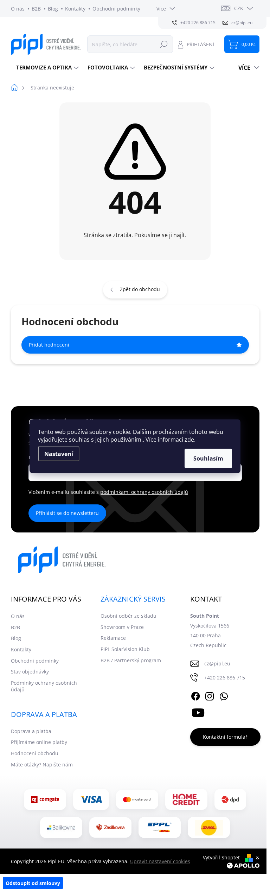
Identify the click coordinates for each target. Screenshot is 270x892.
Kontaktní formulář (225, 736)
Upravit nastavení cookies (160, 861)
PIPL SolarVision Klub (125, 649)
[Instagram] (209, 695)
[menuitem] (46, 67)
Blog (53, 8)
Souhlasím (208, 458)
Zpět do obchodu (140, 289)
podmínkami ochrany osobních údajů (144, 492)
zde (189, 439)
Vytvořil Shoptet (221, 857)
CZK (238, 8)
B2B (36, 8)
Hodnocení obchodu (34, 753)
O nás (18, 8)
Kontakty (75, 8)
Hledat (164, 44)
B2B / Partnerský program (131, 660)
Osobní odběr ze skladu (128, 615)
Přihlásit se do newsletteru (67, 513)
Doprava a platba (31, 731)
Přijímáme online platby (39, 742)
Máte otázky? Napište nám (42, 764)
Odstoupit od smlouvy (33, 883)
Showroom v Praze (122, 627)
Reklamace (113, 638)
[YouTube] (198, 711)
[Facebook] (195, 695)
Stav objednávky (30, 671)
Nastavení (58, 453)
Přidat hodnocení (49, 344)
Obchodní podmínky (116, 8)
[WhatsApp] (223, 695)
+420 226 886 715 (224, 677)
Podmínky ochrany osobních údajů (44, 686)
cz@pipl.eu (217, 663)
